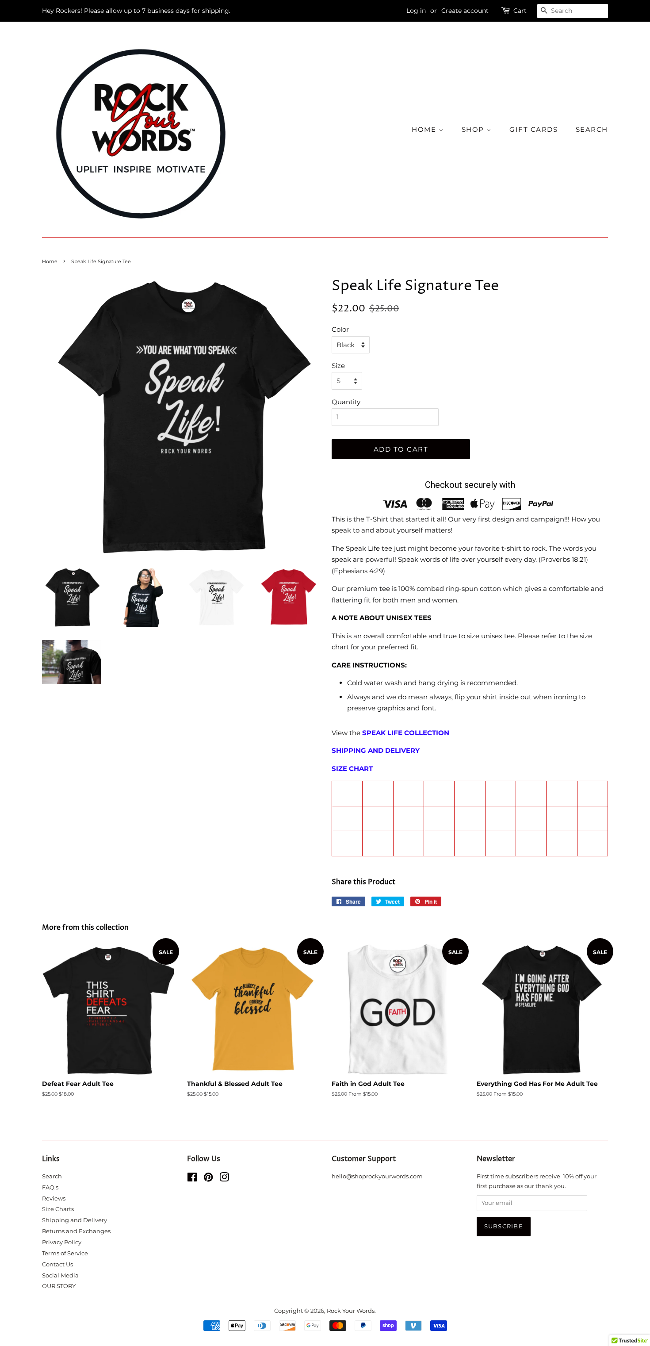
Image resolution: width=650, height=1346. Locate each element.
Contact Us (57, 1264)
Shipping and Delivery (74, 1220)
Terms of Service (65, 1253)
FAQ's (50, 1187)
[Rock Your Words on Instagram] (224, 1179)
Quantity (346, 402)
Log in (416, 11)
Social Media (60, 1275)
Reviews (53, 1198)
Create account (465, 11)
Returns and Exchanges (76, 1231)
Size (338, 365)
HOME (425, 129)
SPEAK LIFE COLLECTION (405, 733)
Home (49, 261)
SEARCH (592, 129)
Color (340, 329)
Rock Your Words (351, 1311)
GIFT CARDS (533, 129)
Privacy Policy (61, 1242)
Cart (520, 11)
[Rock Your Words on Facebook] (192, 1179)
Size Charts (58, 1209)
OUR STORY (59, 1286)
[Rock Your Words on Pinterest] (208, 1179)
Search (52, 1176)
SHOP (474, 129)
